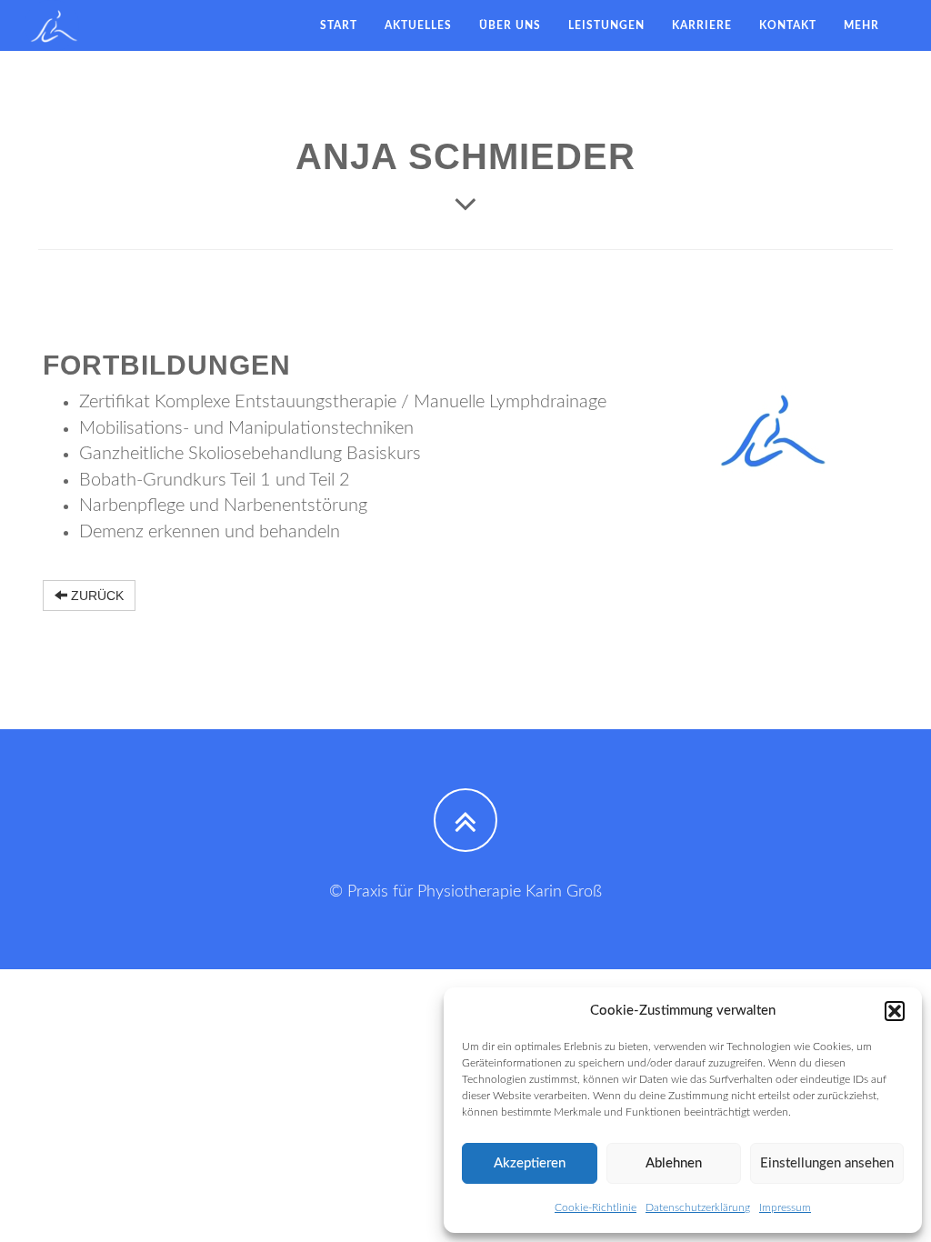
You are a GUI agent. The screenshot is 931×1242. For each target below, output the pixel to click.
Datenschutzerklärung (698, 1207)
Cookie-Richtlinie (595, 1207)
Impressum (785, 1207)
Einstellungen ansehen (827, 1163)
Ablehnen (674, 1163)
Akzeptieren (530, 1163)
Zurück (95, 595)
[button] (895, 1011)
